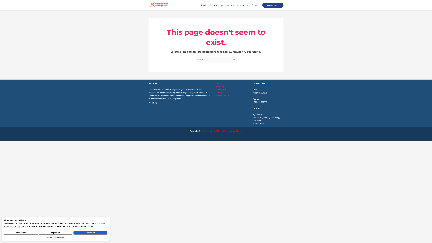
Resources (241, 5)
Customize (21, 233)
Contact (255, 5)
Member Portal (222, 95)
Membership (226, 5)
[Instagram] (156, 103)
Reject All (55, 233)
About (212, 5)
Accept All (90, 233)
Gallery (219, 92)
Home (203, 5)
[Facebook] (149, 103)
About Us (220, 86)
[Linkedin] (153, 103)
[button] (216, 5)
